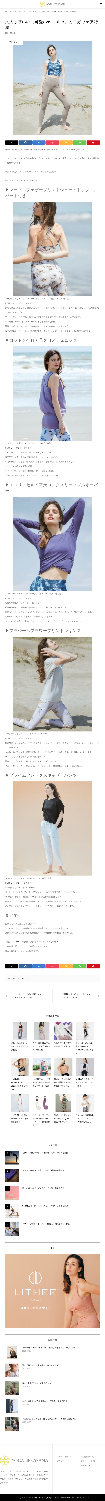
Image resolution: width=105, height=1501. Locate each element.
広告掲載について (87, 1457)
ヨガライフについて (64, 1457)
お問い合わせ (86, 1465)
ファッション (16, 978)
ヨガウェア (25, 978)
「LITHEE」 (16, 942)
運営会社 (60, 1461)
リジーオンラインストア (20, 303)
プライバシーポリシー (89, 1461)
